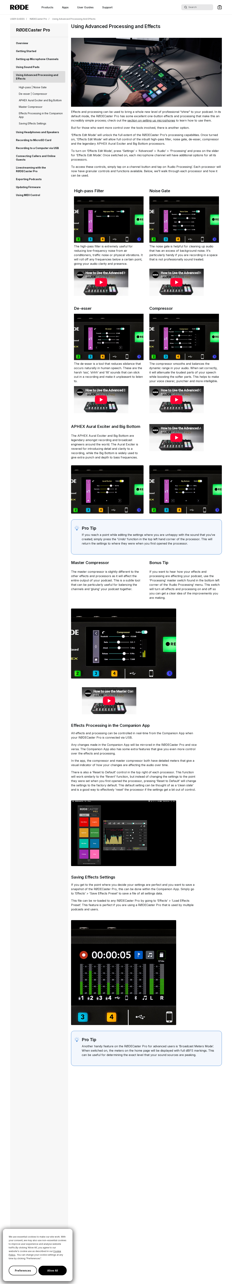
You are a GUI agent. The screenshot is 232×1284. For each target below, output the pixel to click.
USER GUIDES (17, 19)
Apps (65, 7)
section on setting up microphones (151, 120)
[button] (220, 7)
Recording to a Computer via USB (37, 148)
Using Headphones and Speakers (37, 132)
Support (107, 7)
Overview (22, 43)
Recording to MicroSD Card (33, 140)
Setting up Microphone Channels (37, 59)
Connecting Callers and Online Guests (35, 157)
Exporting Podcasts (29, 179)
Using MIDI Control (28, 195)
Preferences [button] (23, 1270)
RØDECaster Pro (38, 19)
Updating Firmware (28, 187)
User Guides (85, 7)
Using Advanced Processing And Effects (74, 19)
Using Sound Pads (28, 67)
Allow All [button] (52, 1270)
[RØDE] (19, 7)
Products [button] (47, 7)
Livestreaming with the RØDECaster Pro (31, 169)
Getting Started (26, 51)
